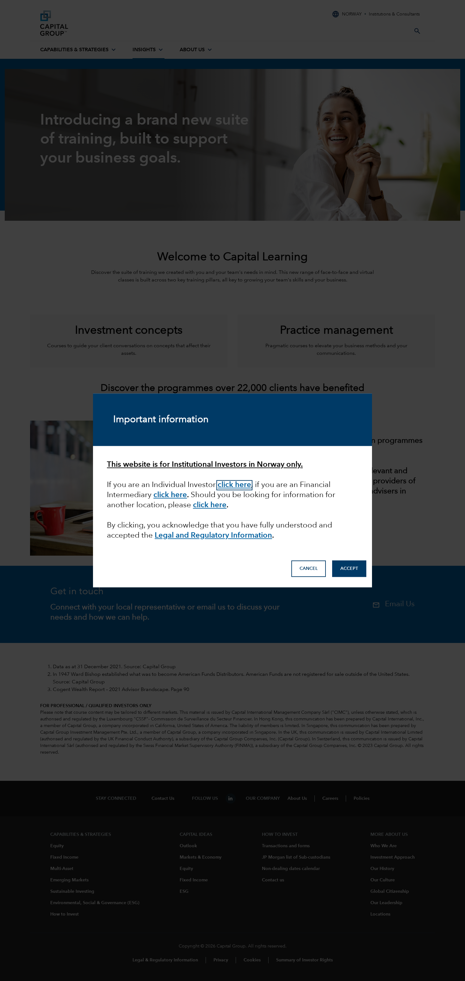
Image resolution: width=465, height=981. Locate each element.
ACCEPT (349, 568)
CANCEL (309, 568)
